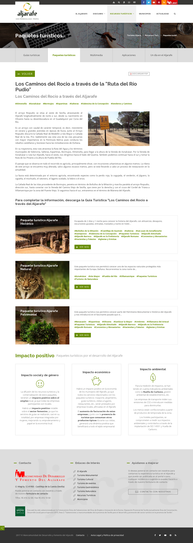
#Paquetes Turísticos (129, 233)
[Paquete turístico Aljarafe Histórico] (42, 235)
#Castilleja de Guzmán (111, 230)
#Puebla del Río (109, 276)
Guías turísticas (31, 55)
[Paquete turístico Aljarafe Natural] (42, 280)
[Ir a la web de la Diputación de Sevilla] (20, 511)
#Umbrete (140, 321)
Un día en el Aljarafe (161, 55)
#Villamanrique (127, 276)
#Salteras (129, 230)
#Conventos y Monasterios (154, 236)
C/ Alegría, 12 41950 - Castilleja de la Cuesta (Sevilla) (39, 486)
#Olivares (106, 321)
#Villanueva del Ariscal (158, 321)
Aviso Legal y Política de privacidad (107, 535)
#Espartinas (94, 321)
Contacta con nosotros (154, 491)
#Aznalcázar (80, 276)
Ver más (85, 246)
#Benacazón (80, 321)
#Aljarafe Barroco (82, 236)
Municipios (145, 13)
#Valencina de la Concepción (103, 233)
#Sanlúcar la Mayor (123, 321)
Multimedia (96, 55)
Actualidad (162, 13)
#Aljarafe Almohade (151, 233)
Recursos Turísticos (152, 35)
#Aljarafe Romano (130, 236)
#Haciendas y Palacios (85, 239)
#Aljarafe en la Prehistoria (106, 236)
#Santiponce (80, 233)
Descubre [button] (100, 17)
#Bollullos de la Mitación (86, 230)
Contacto (80, 535)
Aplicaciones (129, 55)
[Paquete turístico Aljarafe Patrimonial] (42, 325)
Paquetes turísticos (170, 35)
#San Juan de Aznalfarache (149, 230)
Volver (27, 73)
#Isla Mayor (94, 276)
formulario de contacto (37, 493)
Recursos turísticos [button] (123, 17)
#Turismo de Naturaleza (86, 279)
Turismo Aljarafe (134, 35)
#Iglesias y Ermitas (107, 239)
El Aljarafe (81, 13)
